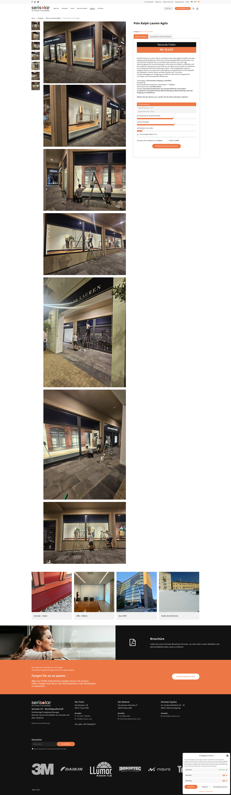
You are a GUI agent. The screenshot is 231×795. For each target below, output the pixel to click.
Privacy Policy (209, 791)
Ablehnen (205, 787)
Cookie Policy (202, 791)
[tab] (166, 104)
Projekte (40, 18)
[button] (227, 756)
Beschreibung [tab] (140, 36)
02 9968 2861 (125, 716)
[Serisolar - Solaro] (52, 592)
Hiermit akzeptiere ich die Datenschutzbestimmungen (50, 749)
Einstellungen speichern (220, 787)
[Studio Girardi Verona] (179, 592)
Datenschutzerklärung (41, 723)
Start (33, 18)
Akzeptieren (190, 787)
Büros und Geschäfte (53, 18)
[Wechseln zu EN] (192, 2)
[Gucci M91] (136, 592)
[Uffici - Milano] (94, 592)
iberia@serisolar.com (171, 716)
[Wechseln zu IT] (195, 2)
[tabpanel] (166, 128)
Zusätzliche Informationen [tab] (160, 36)
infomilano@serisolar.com (130, 719)
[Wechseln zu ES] (198, 2)
